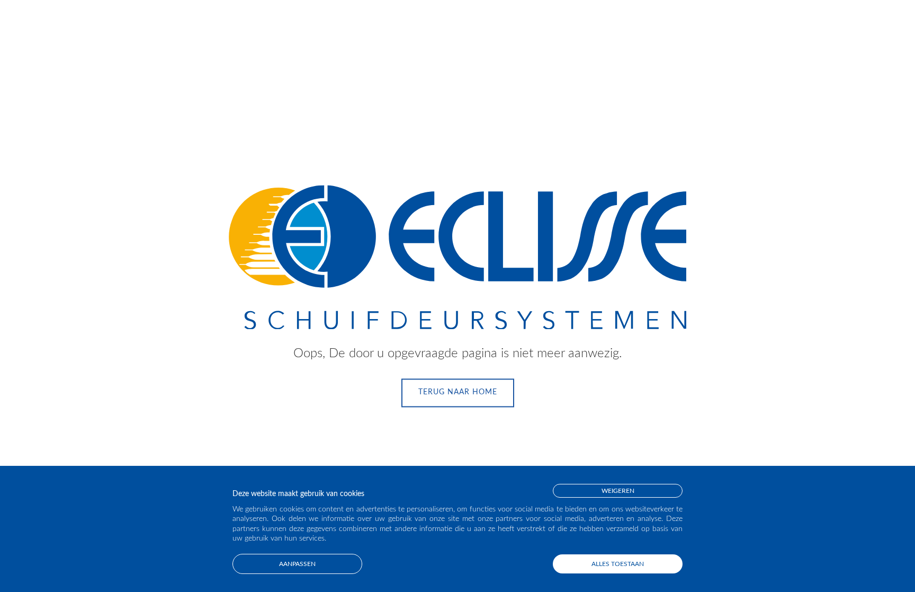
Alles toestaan (617, 564)
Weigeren (618, 491)
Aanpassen (297, 564)
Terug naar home (457, 392)
